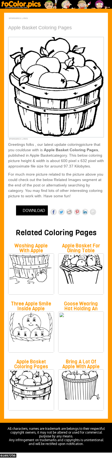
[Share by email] (93, 212)
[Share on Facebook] (53, 212)
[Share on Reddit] (69, 212)
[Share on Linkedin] (85, 212)
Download (33, 210)
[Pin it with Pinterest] (77, 212)
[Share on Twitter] (61, 212)
